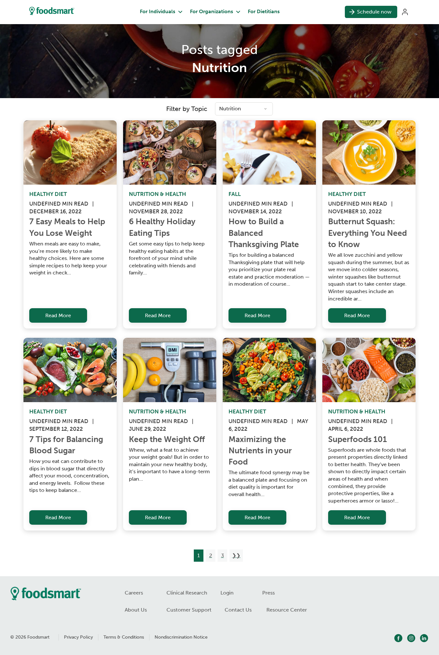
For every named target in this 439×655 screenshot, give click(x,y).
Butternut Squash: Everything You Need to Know (368, 233)
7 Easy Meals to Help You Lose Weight (68, 227)
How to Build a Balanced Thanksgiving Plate (263, 233)
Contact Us (238, 610)
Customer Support (188, 610)
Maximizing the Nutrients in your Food (261, 450)
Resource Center (286, 610)
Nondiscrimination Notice (181, 637)
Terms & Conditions (123, 637)
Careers (134, 593)
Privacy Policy (78, 637)
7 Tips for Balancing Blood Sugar (67, 445)
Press (268, 593)
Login (227, 593)
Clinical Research (186, 593)
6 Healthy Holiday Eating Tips (163, 227)
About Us (136, 610)
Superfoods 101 (357, 439)
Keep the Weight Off (167, 439)
